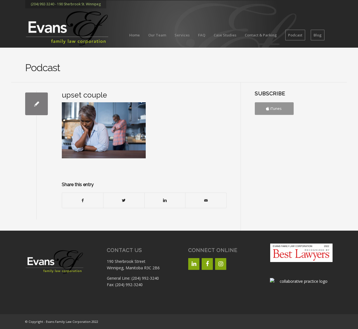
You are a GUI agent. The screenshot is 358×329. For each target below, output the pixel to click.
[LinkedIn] (193, 264)
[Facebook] (207, 264)
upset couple (84, 95)
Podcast (42, 67)
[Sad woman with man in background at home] (36, 103)
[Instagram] (220, 264)
